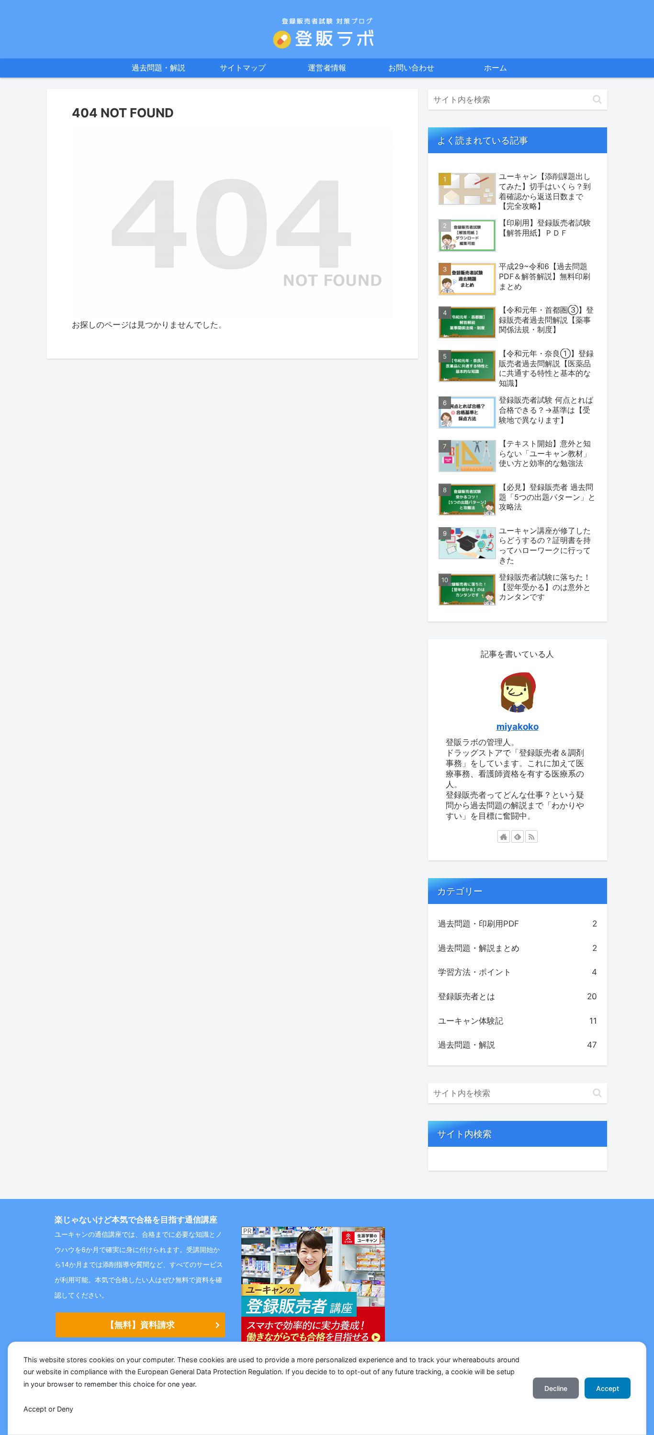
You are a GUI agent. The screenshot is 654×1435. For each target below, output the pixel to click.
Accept (607, 1388)
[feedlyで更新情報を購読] (517, 836)
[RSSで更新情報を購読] (531, 836)
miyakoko (517, 726)
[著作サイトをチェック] (503, 836)
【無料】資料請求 (140, 1325)
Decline (555, 1388)
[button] (597, 99)
